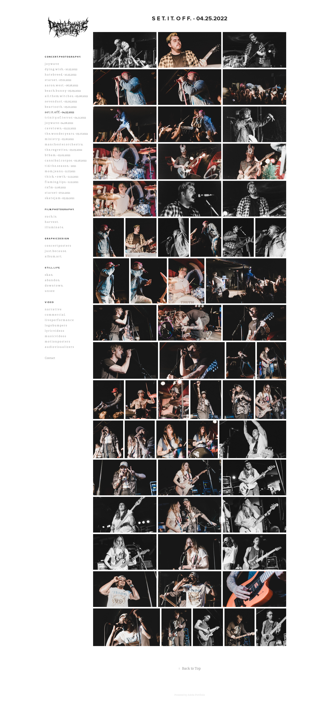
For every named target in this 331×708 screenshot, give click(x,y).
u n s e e (49, 291)
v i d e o (49, 302)
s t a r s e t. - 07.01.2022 (58, 80)
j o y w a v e (52, 64)
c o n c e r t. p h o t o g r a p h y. (63, 56)
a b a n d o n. (52, 280)
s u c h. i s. (51, 216)
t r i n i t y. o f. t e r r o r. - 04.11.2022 (65, 117)
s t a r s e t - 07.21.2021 (57, 192)
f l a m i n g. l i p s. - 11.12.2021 (61, 182)
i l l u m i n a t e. (54, 227)
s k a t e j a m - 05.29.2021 (59, 198)
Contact (50, 358)
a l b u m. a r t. (53, 256)
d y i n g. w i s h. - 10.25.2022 (61, 69)
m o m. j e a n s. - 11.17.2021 (60, 171)
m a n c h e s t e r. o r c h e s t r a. (64, 144)
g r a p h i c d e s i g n (57, 238)
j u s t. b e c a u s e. (55, 251)
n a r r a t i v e (53, 309)
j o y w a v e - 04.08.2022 (59, 123)
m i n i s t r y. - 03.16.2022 (59, 139)
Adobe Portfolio (196, 694)
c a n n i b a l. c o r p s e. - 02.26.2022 (66, 160)
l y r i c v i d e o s (54, 331)
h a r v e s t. (51, 222)
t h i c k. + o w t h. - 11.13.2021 (61, 176)
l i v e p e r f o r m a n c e (59, 320)
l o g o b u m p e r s (56, 325)
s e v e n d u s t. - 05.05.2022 (61, 101)
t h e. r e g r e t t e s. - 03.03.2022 (63, 149)
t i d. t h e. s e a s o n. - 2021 (60, 166)
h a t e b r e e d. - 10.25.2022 (60, 74)
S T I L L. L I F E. (52, 267)
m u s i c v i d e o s (55, 336)
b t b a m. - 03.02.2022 (57, 155)
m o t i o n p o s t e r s (57, 341)
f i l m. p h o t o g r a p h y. (59, 209)
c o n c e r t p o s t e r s (58, 245)
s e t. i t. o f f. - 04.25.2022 (59, 112)
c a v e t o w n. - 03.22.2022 (60, 128)
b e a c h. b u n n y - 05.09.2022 (63, 90)
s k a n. (49, 275)
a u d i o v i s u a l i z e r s (59, 347)
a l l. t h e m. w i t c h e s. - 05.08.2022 (66, 96)
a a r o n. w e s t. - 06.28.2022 (61, 85)
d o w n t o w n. (54, 285)
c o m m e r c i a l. (55, 314)
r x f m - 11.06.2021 (55, 187)
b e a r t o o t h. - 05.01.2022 (61, 107)
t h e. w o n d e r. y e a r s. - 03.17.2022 (66, 133)
